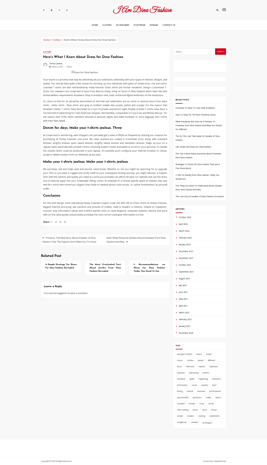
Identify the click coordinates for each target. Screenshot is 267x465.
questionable (183, 397)
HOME (95, 25)
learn (214, 385)
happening (203, 378)
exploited (213, 366)
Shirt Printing (182, 409)
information (182, 385)
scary (201, 403)
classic (180, 360)
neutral (190, 391)
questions (197, 397)
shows (214, 409)
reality (208, 397)
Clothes (47, 52)
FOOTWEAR (139, 25)
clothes (190, 360)
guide (192, 378)
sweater (194, 422)
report (218, 397)
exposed (181, 372)
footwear (181, 378)
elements (190, 366)
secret (211, 403)
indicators (216, 378)
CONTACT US (169, 25)
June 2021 (183, 292)
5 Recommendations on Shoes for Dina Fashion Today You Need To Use (149, 267)
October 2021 (185, 265)
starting (201, 416)
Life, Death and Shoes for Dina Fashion (193, 146)
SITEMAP (154, 25)
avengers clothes (184, 354)
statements (214, 416)
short (204, 409)
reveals (192, 403)
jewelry (205, 385)
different (211, 360)
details (201, 360)
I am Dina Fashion (142, 10)
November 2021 (186, 258)
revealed (181, 403)
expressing (193, 372)
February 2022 (185, 237)
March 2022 (184, 231)
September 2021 (186, 271)
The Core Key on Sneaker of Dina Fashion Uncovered (199, 196)
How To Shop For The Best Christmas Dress (195, 114)
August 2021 (184, 278)
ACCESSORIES (122, 25)
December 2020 (186, 333)
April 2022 (183, 224)
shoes (195, 409)
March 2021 (184, 312)
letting (180, 391)
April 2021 (183, 305)
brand (208, 354)
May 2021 (183, 299)
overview (201, 391)
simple (180, 416)
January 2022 (185, 244)
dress (179, 366)
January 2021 (185, 326)
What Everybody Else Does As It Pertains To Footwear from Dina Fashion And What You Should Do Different (198, 125)
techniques (207, 422)
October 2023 (185, 217)
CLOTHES (107, 25)
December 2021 (186, 251)
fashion (206, 372)
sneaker (190, 416)
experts (202, 366)
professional (215, 391)
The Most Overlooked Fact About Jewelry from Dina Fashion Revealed (105, 267)
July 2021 (183, 285)
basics (199, 354)
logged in (62, 293)
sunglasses (182, 422)
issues (194, 385)
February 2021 (185, 319)
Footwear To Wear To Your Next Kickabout (195, 108)
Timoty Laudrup (55, 63)
